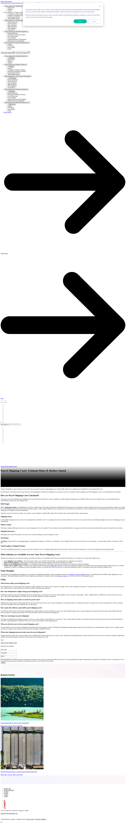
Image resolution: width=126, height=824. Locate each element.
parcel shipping (50, 489)
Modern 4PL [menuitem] (7, 788)
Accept (80, 21)
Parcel (15, 466)
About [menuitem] (6, 796)
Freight (6, 406)
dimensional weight (10, 507)
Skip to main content (6, 1)
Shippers (6, 408)
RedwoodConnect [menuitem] (9, 790)
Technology (12, 78)
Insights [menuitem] (6, 792)
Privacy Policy (30, 819)
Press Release (7, 418)
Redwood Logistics (62, 576)
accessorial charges (23, 541)
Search (2, 424)
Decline (94, 21)
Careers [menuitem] (6, 795)
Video (5, 409)
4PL (5, 419)
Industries (12, 91)
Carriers (6, 416)
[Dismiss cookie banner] (100, 6)
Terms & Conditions (40, 819)
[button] (1, 822)
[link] (9, 786)
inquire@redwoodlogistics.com (9, 813)
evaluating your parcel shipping (76, 574)
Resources (12, 104)
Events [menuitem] (6, 793)
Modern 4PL (53, 565)
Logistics (6, 411)
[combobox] (13, 425)
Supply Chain (7, 405)
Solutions (11, 58)
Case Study (7, 414)
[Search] (2, 423)
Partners (11, 66)
